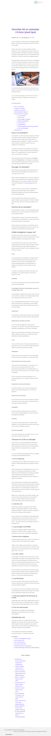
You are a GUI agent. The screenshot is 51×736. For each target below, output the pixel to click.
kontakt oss (11, 729)
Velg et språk (9, 734)
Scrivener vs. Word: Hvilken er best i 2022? (19, 689)
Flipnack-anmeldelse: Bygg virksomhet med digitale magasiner (20, 673)
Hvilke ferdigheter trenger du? (21, 112)
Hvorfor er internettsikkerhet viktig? (22, 638)
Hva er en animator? (19, 106)
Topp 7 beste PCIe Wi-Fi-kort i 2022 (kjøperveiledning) (20, 702)
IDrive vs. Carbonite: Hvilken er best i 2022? (20, 679)
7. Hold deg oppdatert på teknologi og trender (27, 126)
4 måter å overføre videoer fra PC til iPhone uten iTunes (19, 668)
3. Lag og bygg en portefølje (23, 119)
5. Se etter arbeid (21, 122)
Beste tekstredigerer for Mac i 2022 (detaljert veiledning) (20, 707)
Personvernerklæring (19, 729)
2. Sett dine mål (20, 117)
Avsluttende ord (18, 130)
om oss (6, 729)
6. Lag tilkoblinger (21, 124)
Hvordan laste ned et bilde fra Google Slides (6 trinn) (20, 684)
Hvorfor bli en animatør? (20, 110)
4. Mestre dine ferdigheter (23, 121)
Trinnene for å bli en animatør (21, 113)
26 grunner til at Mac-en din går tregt (22, 645)
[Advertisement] (25, 14)
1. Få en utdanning (21, 115)
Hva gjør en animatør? (19, 108)
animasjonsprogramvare (30, 183)
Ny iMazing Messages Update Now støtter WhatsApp (26, 647)
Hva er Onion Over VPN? (20, 644)
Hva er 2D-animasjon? (19, 642)
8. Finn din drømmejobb (22, 128)
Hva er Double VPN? (19, 640)
